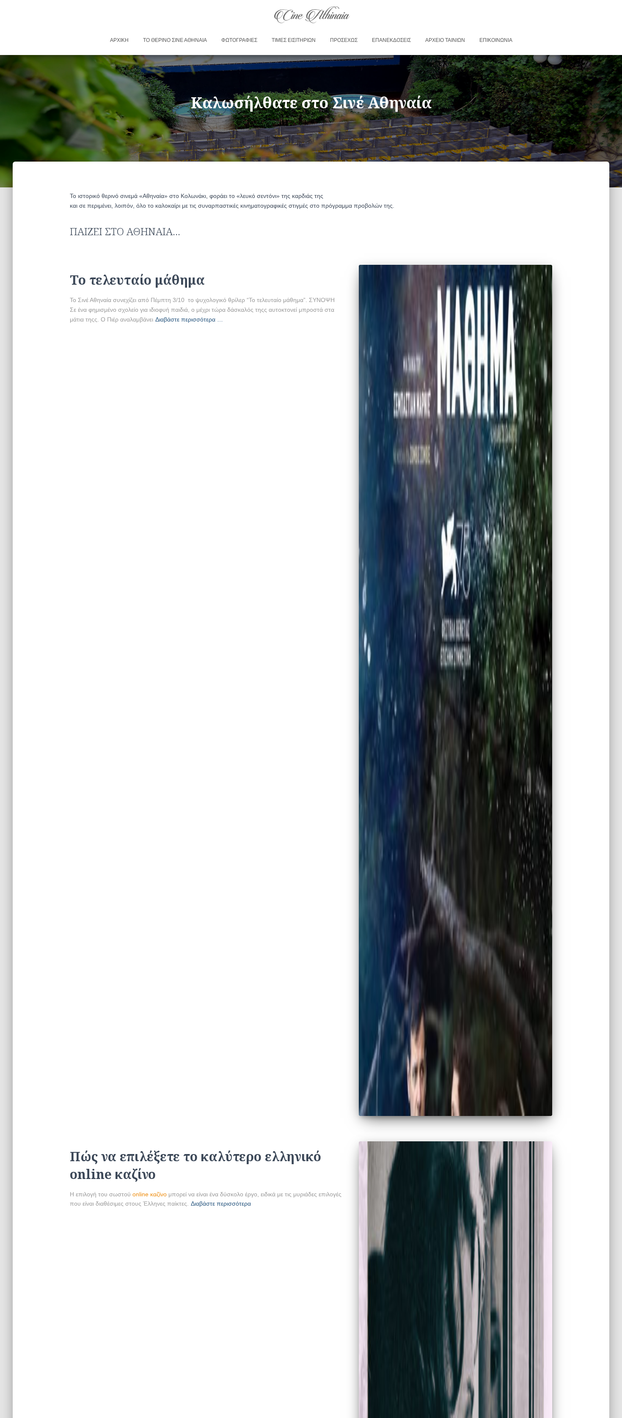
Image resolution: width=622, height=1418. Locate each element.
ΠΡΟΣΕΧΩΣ (344, 40)
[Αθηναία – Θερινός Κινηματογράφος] (311, 14)
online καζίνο (149, 1194)
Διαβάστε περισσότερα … (189, 319)
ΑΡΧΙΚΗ (119, 40)
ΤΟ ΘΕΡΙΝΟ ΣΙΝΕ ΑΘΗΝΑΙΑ (175, 40)
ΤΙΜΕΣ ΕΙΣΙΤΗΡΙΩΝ (294, 40)
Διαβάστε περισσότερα (221, 1203)
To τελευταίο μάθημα (137, 280)
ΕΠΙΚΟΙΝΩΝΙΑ (495, 40)
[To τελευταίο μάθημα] (456, 690)
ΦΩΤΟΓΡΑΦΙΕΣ (239, 40)
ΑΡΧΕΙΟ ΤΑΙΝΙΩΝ (445, 40)
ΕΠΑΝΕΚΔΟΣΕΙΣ (391, 40)
